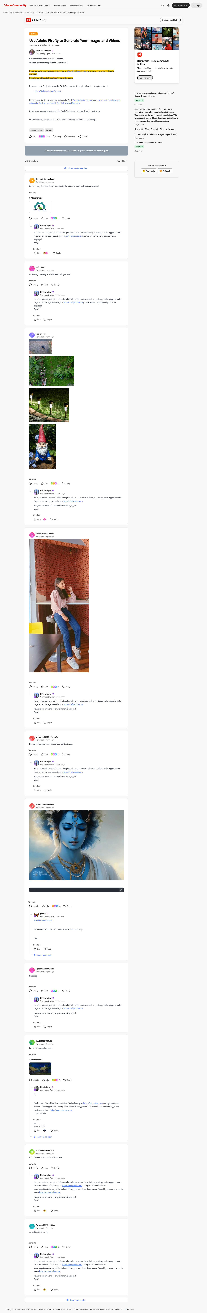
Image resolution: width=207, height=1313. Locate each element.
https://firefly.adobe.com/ (93, 1103)
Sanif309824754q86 (44, 1041)
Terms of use (60, 1309)
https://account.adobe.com (49, 1192)
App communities (16, 12)
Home (5, 12)
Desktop (49, 130)
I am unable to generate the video (148, 142)
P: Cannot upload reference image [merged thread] (155, 134)
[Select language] (168, 5)
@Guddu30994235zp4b (43, 920)
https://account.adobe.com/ (61, 1110)
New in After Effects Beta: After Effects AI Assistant (154, 129)
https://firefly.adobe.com (73, 236)
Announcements (60, 5)
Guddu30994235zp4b (45, 804)
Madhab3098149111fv (45, 1150)
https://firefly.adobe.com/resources (48, 91)
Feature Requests (76, 5)
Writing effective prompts (83, 100)
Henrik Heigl (45, 1087)
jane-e (42, 913)
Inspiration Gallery (94, 5)
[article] (76, 199)
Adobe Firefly (29, 12)
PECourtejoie (45, 225)
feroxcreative (41, 334)
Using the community (46, 1309)
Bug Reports (139, 124)
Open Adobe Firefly (170, 20)
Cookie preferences (81, 1309)
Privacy (69, 1309)
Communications (37, 130)
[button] (181, 5)
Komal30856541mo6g (45, 533)
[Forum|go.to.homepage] (15, 5)
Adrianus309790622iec (45, 1225)
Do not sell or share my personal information (106, 1309)
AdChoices (130, 1309)
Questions (40, 12)
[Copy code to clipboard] (121, 890)
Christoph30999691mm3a (47, 737)
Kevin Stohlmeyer (43, 50)
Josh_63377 (40, 267)
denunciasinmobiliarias (45, 179)
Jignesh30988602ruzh (45, 968)
